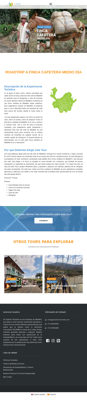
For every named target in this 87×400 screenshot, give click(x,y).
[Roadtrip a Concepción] (23, 274)
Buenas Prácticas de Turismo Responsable (19, 373)
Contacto (43, 220)
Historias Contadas (10, 360)
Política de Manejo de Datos (13, 364)
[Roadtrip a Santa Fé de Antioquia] (64, 274)
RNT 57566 (7, 377)
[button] (50, 4)
